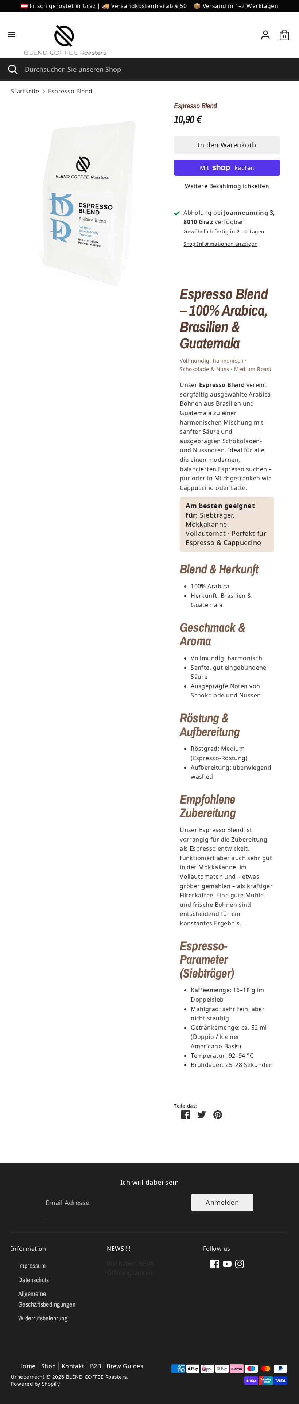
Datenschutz (33, 1279)
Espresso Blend (70, 91)
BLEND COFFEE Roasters (96, 1377)
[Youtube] (227, 1264)
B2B (95, 1366)
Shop (48, 1366)
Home (27, 1366)
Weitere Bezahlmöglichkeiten (227, 186)
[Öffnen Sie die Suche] (12, 69)
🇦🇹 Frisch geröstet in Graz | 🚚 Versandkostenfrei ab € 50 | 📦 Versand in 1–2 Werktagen (150, 6)
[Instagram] (239, 1264)
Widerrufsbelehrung (42, 1318)
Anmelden (222, 1202)
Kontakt (73, 1366)
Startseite (25, 91)
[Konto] (265, 32)
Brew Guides (124, 1366)
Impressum (32, 1265)
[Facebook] (214, 1264)
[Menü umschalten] (11, 34)
